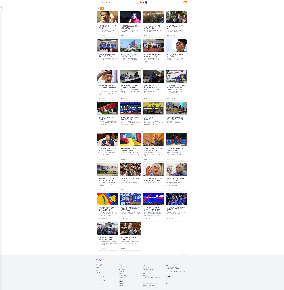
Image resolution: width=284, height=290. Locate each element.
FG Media (121, 271)
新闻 (167, 279)
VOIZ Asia (121, 269)
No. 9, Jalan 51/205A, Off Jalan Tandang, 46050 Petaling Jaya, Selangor (176, 272)
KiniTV (120, 267)
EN (102, 2)
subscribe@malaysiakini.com (150, 269)
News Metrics (122, 277)
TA (109, 2)
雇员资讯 (98, 270)
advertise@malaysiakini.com (150, 283)
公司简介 (98, 267)
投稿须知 (145, 275)
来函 (167, 283)
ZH (106, 2)
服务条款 (121, 283)
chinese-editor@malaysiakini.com (151, 277)
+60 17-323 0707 (147, 267)
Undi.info (121, 273)
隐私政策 (121, 285)
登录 (181, 2)
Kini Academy (122, 275)
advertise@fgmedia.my (148, 285)
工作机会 (98, 272)
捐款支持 (104, 284)
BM (104, 2)
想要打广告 (104, 276)
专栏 (167, 281)
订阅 (185, 2)
